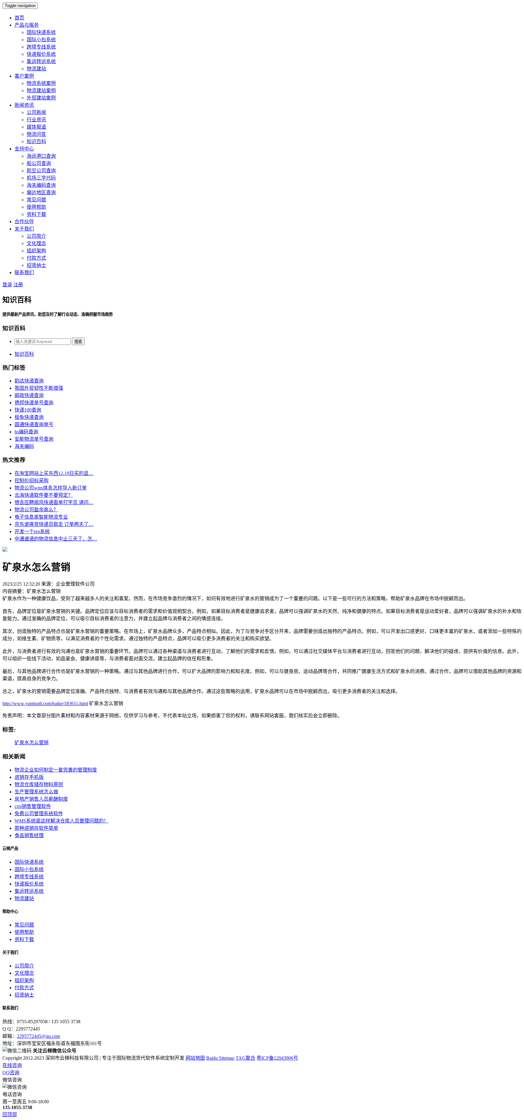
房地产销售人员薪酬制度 (41, 799)
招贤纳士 (36, 265)
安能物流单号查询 (34, 439)
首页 (19, 17)
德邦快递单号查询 (34, 402)
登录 (7, 284)
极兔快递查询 (29, 417)
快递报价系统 (41, 54)
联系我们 (24, 272)
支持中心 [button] (24, 148)
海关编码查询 (41, 185)
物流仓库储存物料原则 (39, 784)
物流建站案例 (41, 90)
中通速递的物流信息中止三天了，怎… (56, 538)
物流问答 (36, 134)
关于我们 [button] (24, 228)
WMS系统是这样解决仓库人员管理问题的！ (62, 820)
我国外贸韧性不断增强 (39, 388)
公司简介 (36, 236)
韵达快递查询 (29, 380)
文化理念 (36, 243)
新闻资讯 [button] (24, 105)
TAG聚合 (245, 1058)
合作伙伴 (24, 221)
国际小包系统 (41, 39)
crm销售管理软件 (33, 806)
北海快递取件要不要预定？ (44, 495)
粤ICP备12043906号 (277, 1058)
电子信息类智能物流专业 (41, 517)
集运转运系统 (41, 61)
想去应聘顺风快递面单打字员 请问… (54, 502)
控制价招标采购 (32, 480)
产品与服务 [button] (27, 25)
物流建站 (36, 68)
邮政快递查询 (29, 395)
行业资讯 (36, 119)
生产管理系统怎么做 (36, 791)
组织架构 (36, 250)
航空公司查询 (41, 170)
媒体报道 (36, 126)
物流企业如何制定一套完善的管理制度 (56, 769)
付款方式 (36, 258)
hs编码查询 (26, 431)
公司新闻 (36, 112)
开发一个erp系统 (32, 531)
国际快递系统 (41, 32)
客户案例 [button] (24, 76)
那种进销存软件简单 (36, 828)
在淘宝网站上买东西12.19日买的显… (54, 473)
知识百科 (36, 141)
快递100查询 (28, 409)
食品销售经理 (29, 835)
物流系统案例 (41, 83)
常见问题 (36, 199)
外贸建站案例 (41, 97)
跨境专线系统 (41, 46)
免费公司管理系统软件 (39, 813)
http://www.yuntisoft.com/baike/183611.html (45, 703)
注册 (18, 284)
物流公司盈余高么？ (36, 509)
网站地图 (195, 1058)
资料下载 (36, 214)
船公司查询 (39, 163)
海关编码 (24, 446)
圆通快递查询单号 (34, 424)
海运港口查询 (41, 156)
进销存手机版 (29, 777)
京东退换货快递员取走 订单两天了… (54, 524)
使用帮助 (36, 207)
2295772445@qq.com (38, 1036)
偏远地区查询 (41, 192)
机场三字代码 (41, 177)
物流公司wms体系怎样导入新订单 (51, 487)
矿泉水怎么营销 (32, 742)
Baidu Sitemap (220, 1058)
